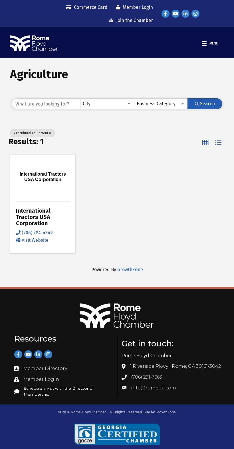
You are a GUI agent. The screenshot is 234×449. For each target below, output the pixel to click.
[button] (205, 143)
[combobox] (107, 103)
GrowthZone (130, 269)
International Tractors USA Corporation (33, 217)
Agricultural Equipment (30, 133)
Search (207, 103)
